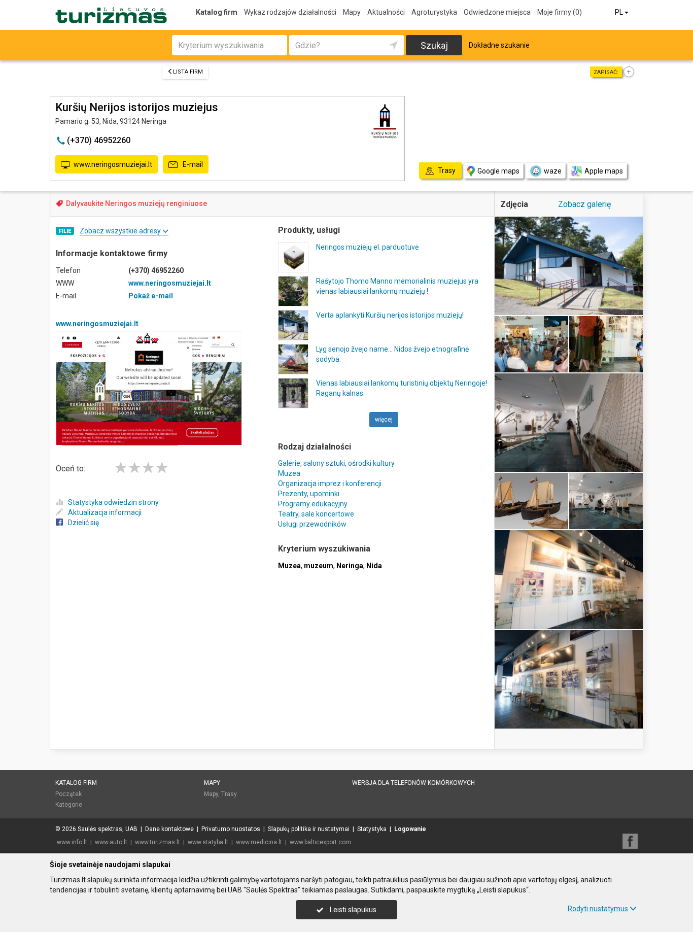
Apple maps (603, 171)
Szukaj (434, 45)
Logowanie (410, 829)
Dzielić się (83, 523)
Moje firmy (559, 12)
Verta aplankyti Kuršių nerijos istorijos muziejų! (390, 315)
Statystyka (372, 829)
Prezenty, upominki (308, 494)
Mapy (352, 12)
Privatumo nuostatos (230, 829)
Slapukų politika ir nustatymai (309, 829)
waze (553, 171)
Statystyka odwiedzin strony (113, 502)
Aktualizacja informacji (105, 512)
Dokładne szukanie (499, 45)
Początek (68, 794)
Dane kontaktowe (169, 829)
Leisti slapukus (352, 910)
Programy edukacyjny (313, 504)
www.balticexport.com (320, 842)
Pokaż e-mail (150, 296)
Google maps (498, 171)
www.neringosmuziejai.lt (113, 164)
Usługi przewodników (312, 524)
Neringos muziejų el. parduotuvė (367, 247)
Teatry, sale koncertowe (316, 514)
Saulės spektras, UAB (107, 829)
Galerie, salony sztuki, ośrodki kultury (336, 463)
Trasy (229, 794)
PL (620, 12)
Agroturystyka (434, 12)
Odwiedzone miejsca (497, 12)
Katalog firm (216, 12)
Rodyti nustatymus (598, 909)
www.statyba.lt (208, 842)
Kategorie (68, 804)
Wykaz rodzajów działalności (290, 12)
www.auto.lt (111, 842)
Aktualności (386, 12)
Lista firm (188, 71)
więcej (384, 419)
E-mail (192, 164)
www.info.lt (72, 842)
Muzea (289, 473)
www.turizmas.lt (157, 842)
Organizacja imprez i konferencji (330, 483)
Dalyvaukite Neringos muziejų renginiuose (136, 203)
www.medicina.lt (259, 842)
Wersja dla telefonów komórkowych (413, 782)
